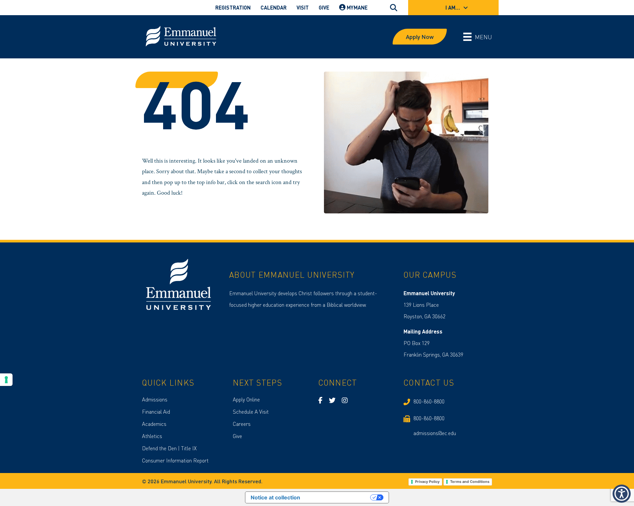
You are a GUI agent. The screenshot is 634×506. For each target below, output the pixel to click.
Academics (154, 423)
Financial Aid (156, 411)
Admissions (154, 399)
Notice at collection (275, 497)
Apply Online (246, 399)
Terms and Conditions (469, 481)
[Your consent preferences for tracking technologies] (6, 379)
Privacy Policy (427, 481)
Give (237, 435)
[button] (622, 494)
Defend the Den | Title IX (169, 448)
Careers (242, 423)
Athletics (152, 435)
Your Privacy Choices (338, 497)
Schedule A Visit (251, 411)
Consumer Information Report (175, 460)
